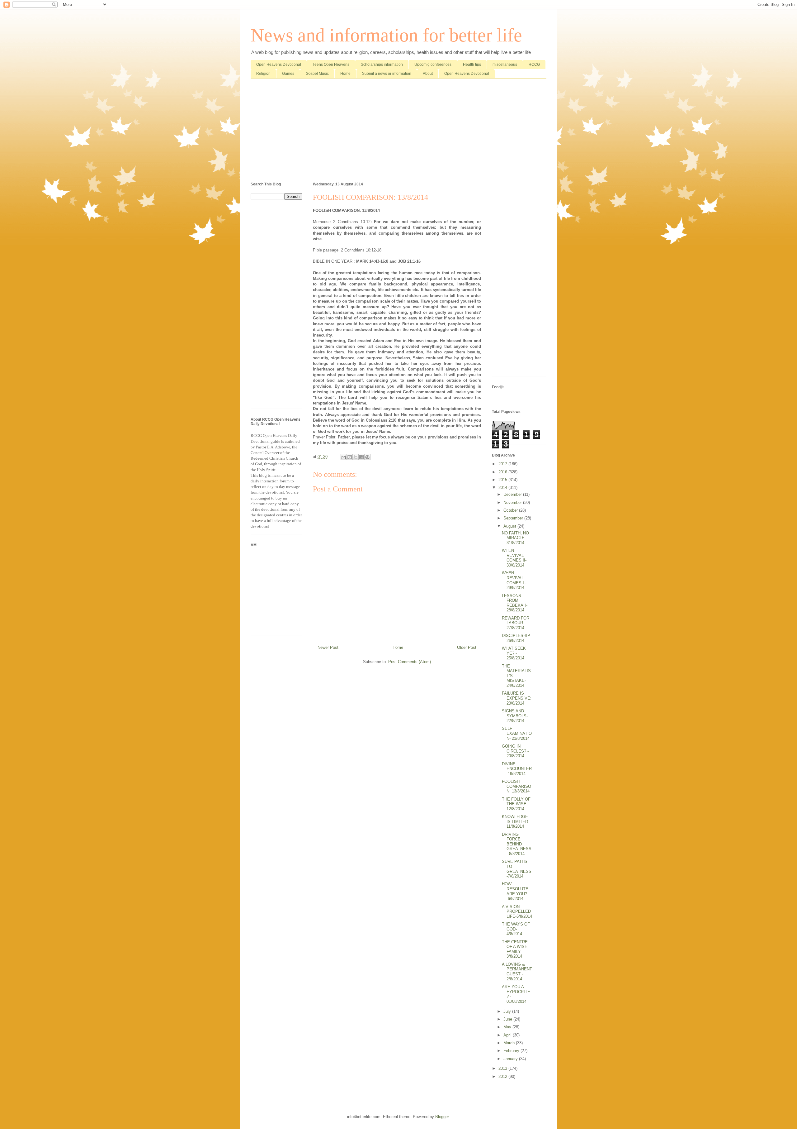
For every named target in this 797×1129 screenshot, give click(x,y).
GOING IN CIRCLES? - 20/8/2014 (515, 751)
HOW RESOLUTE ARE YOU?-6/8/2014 (515, 891)
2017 (503, 464)
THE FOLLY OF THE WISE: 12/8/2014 (516, 804)
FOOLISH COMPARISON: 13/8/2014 (516, 786)
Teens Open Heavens (331, 64)
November (513, 502)
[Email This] (344, 457)
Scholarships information (382, 64)
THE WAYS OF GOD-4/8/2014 (516, 929)
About (428, 73)
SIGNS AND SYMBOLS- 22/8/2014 (515, 716)
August (510, 526)
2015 (503, 479)
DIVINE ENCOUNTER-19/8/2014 (517, 769)
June (508, 1019)
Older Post (466, 647)
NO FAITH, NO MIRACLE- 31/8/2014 (515, 538)
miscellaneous (505, 64)
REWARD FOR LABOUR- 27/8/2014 (515, 623)
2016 (503, 472)
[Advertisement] (398, 131)
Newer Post (328, 647)
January (511, 1058)
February (512, 1050)
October (511, 510)
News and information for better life (386, 35)
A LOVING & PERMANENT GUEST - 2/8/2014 (517, 971)
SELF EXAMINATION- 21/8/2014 (517, 733)
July (507, 1011)
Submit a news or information (386, 73)
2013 (503, 1068)
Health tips (472, 64)
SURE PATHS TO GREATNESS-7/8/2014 (516, 868)
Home (345, 73)
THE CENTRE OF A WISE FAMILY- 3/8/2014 (515, 949)
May (507, 1027)
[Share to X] (355, 457)
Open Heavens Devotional (278, 64)
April (508, 1035)
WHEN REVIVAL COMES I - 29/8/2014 (514, 580)
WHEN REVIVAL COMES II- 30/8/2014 (514, 557)
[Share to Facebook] (361, 457)
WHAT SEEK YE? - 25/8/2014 (514, 653)
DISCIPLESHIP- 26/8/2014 (516, 638)
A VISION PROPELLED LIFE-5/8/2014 (517, 911)
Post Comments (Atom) (409, 661)
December (513, 494)
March (509, 1042)
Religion (263, 73)
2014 (503, 487)
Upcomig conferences (432, 64)
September (513, 518)
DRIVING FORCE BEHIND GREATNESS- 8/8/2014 (516, 844)
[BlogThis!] (350, 457)
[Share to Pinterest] (367, 457)
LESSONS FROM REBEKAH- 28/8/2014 (514, 603)
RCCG (534, 64)
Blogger (442, 1116)
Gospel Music (317, 73)
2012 (503, 1076)
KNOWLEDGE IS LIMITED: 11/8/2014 (515, 821)
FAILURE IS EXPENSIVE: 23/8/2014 (516, 698)
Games (288, 73)
